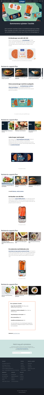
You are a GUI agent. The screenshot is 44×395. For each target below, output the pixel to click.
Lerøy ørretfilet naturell (20, 198)
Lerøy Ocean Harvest (6, 381)
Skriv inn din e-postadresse (16, 351)
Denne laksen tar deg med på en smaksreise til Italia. (19, 251)
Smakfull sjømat (6, 1)
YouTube (21, 379)
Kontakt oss (23, 368)
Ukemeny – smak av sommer (18, 191)
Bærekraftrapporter (14, 376)
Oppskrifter (30, 363)
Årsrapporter (13, 374)
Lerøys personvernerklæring (22, 348)
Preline (3, 379)
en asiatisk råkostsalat (15, 144)
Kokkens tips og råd (31, 368)
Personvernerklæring (22, 392)
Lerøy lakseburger (26, 40)
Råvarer (29, 370)
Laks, (14, 333)
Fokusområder (4, 374)
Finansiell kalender (14, 381)
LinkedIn (21, 374)
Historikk (22, 365)
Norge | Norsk (28, 1)
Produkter (29, 365)
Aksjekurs (13, 379)
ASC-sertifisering (5, 376)
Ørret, (16, 333)
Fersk (19, 333)
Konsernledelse (23, 370)
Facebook (22, 376)
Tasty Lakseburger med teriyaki (23, 139)
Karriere (12, 1)
